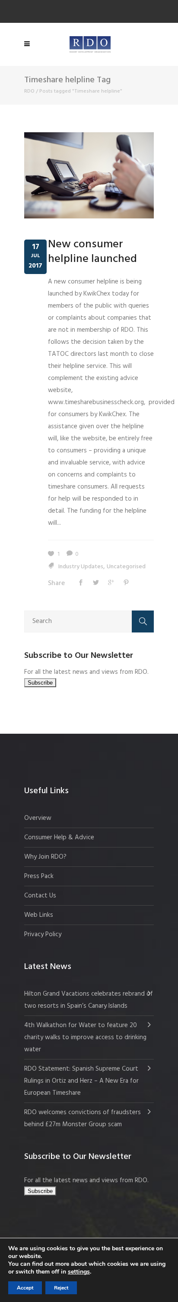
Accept (25, 1287)
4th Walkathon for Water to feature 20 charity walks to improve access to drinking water (85, 1037)
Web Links (38, 915)
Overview (37, 818)
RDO (29, 91)
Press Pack (39, 876)
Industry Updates (80, 567)
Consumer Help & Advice (59, 837)
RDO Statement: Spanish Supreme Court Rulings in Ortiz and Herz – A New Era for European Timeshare (81, 1081)
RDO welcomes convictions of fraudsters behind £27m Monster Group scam (82, 1118)
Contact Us (40, 896)
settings (79, 1272)
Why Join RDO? (45, 857)
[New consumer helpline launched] (89, 175)
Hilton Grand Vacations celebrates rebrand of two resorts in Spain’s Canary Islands (88, 1000)
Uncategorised (126, 567)
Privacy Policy (42, 934)
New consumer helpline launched (92, 252)
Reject (61, 1287)
